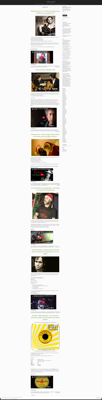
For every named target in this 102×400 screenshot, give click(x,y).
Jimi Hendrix (40, 392)
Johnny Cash (34, 130)
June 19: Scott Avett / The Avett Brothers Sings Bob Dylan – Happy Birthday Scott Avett (66, 70)
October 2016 (64, 132)
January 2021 (64, 96)
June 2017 (63, 125)
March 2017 (63, 128)
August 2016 (64, 134)
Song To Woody (52, 130)
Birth (63, 41)
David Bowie (67, 47)
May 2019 (63, 107)
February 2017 (64, 129)
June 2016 (63, 136)
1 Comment (58, 185)
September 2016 (64, 133)
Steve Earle (66, 54)
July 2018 (63, 114)
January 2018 (64, 119)
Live (67, 52)
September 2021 (64, 90)
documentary (64, 48)
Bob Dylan (47, 4)
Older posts (33, 395)
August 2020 (64, 100)
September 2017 (64, 123)
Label (31, 363)
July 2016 (63, 135)
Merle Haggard (57, 183)
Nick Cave (67, 53)
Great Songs (68, 50)
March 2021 (63, 94)
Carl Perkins (34, 392)
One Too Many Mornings (47, 130)
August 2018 (64, 113)
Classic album (68, 44)
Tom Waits (63, 4)
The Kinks (36, 184)
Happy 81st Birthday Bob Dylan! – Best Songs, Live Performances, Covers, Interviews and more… (66, 63)
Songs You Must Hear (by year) (57, 4)
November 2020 (64, 98)
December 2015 (64, 141)
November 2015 (64, 142)
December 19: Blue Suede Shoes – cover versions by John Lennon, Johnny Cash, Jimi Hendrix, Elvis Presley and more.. (45, 317)
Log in (63, 148)
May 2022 (63, 89)
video (67, 57)
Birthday (66, 41)
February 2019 (64, 109)
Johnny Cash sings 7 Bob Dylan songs (45, 70)
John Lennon (58, 184)
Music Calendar (33, 184)
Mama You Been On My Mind (40, 130)
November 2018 (64, 111)
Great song (65, 50)
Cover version (69, 46)
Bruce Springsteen (38, 183)
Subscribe (64, 15)
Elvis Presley (45, 183)
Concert (67, 45)
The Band (68, 54)
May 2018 (63, 116)
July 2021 (63, 91)
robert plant (46, 312)
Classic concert (64, 45)
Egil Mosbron (48, 14)
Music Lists (38, 4)
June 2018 (63, 115)
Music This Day (43, 4)
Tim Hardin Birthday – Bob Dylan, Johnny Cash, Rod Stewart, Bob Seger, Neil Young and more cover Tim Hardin (45, 252)
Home (35, 4)
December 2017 (64, 120)
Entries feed (64, 149)
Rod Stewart (49, 312)
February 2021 (64, 95)
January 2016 (64, 140)
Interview (63, 51)
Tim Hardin (53, 312)
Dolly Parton (42, 183)
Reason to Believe (42, 312)
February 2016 (64, 139)
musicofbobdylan (64, 85)
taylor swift (40, 185)
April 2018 (63, 117)
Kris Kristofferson (53, 183)
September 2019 (64, 104)
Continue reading (33, 64)
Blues (69, 41)
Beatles (65, 40)
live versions (69, 52)
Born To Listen (51, 1)
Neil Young (38, 312)
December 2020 (64, 97)
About (66, 4)
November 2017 (64, 121)
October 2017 (64, 122)
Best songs (68, 40)
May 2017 (63, 126)
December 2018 (64, 110)
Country (66, 46)
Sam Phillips (39, 365)
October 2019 (64, 103)
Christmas (51, 184)
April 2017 (63, 127)
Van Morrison (51, 4)
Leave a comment (58, 131)
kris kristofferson (36, 185)
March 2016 (63, 138)
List (66, 52)
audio (63, 40)
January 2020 (64, 102)
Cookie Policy (15, 398)
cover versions (64, 47)
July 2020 (63, 101)
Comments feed (64, 150)
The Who (68, 55)
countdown (64, 46)
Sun (37, 363)
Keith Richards (64, 52)
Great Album (66, 49)
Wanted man (56, 130)
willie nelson (46, 185)
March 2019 (63, 108)
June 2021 (63, 92)
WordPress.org (64, 151)
